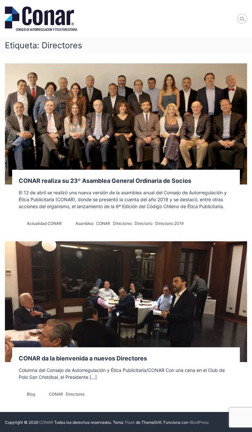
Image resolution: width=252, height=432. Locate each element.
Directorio (144, 223)
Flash (130, 422)
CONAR (103, 223)
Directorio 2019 (169, 223)
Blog (31, 394)
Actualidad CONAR (44, 223)
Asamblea (84, 223)
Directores (122, 223)
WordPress (199, 422)
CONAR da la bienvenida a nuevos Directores (83, 358)
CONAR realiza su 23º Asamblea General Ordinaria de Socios (105, 180)
